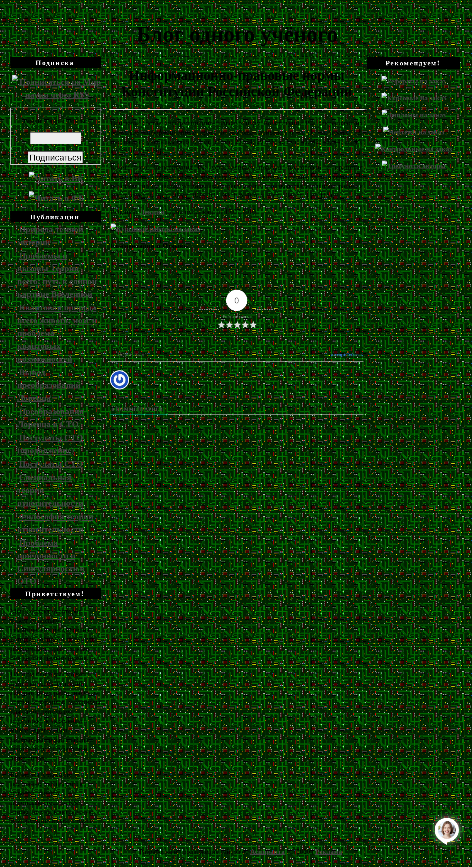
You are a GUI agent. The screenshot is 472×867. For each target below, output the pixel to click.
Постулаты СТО (51, 463)
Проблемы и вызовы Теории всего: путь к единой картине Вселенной (57, 274)
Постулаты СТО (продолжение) (50, 443)
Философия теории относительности (55, 522)
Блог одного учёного (237, 33)
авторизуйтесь (346, 354)
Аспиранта (267, 851)
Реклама (328, 851)
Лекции (152, 212)
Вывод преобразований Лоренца (49, 384)
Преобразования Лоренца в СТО (50, 417)
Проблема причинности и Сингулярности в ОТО (51, 561)
